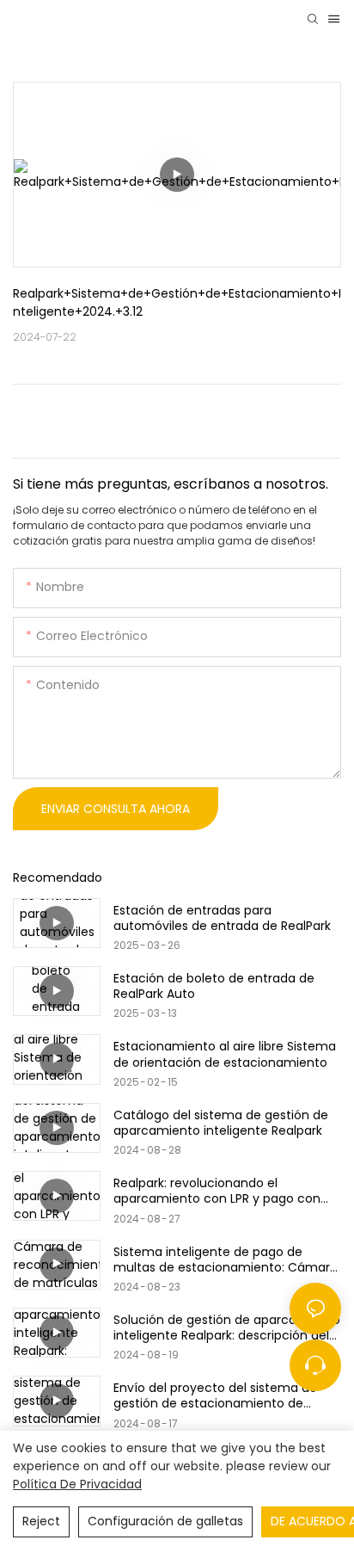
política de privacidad (77, 1484)
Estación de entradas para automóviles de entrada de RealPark (222, 917)
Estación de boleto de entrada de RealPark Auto (213, 985)
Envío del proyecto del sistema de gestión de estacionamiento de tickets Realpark (215, 1395)
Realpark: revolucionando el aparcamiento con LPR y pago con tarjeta (216, 1190)
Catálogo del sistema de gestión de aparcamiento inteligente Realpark (220, 1122)
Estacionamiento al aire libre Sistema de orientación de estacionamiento (224, 1053)
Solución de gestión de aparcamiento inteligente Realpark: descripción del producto (226, 1327)
